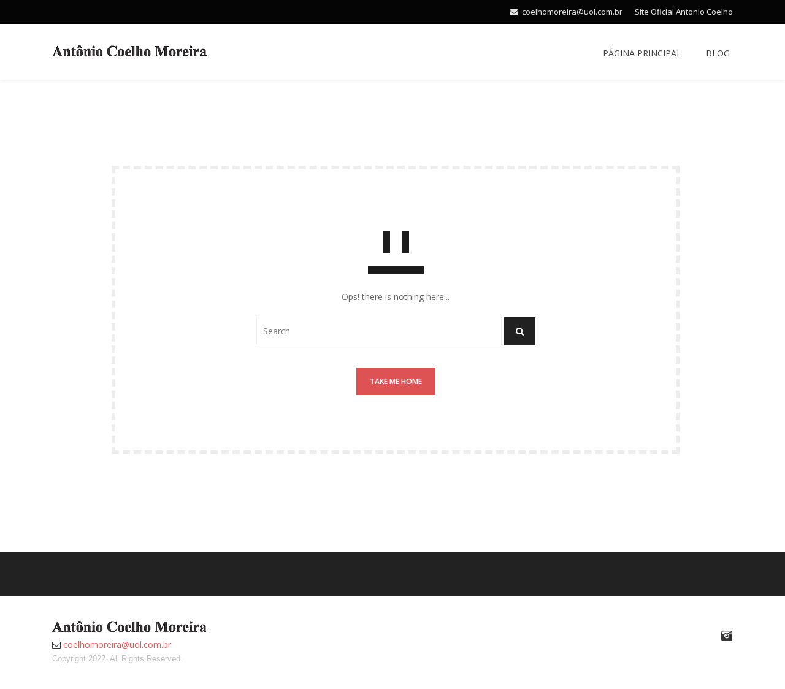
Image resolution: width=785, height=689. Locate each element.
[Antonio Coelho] (129, 50)
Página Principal (642, 53)
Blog (718, 53)
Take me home (396, 381)
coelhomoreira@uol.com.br (572, 11)
